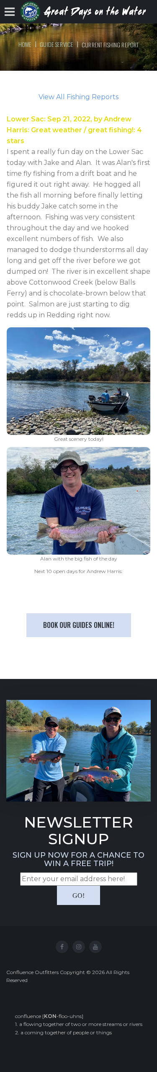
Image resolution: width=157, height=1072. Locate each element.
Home (25, 44)
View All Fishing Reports (78, 97)
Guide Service (56, 44)
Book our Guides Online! (78, 625)
